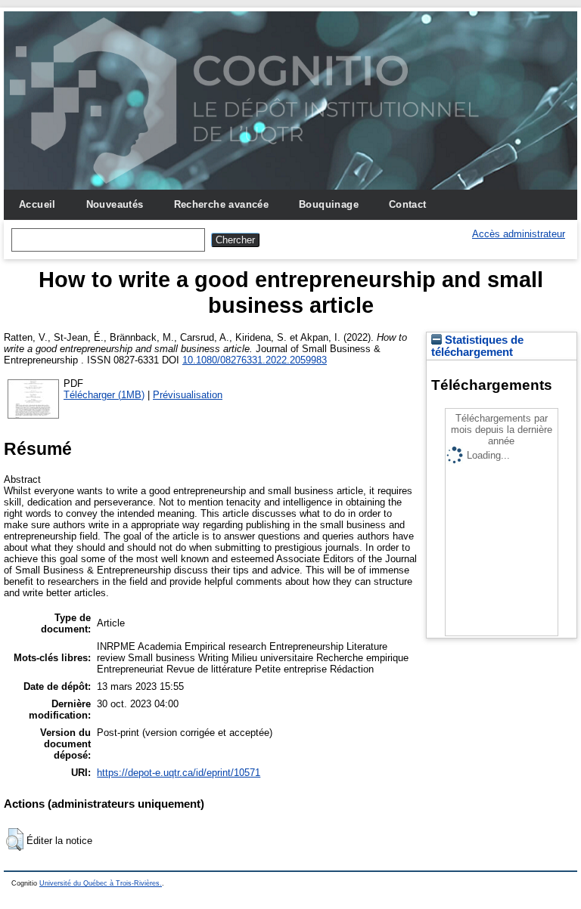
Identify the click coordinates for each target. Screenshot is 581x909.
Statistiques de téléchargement (477, 346)
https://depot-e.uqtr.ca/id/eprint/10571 (178, 772)
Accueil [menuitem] (37, 204)
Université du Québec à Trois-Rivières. (100, 883)
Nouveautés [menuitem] (115, 204)
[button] (14, 839)
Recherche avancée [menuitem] (221, 204)
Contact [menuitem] (408, 204)
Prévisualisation (187, 394)
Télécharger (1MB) (104, 394)
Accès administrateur (518, 234)
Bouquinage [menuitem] (329, 204)
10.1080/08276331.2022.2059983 (254, 360)
